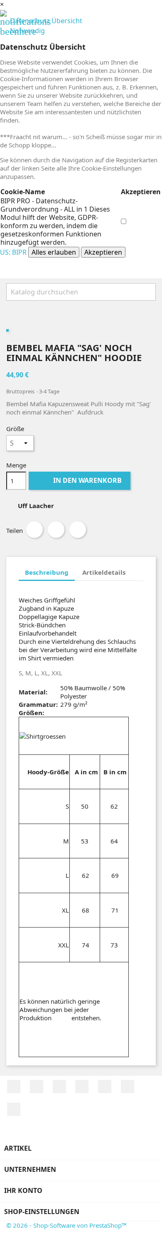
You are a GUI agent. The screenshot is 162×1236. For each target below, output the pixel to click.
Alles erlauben (54, 252)
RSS (59, 1086)
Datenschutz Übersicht (41, 20)
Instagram (13, 1109)
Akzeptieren (103, 252)
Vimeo (127, 1086)
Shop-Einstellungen (41, 1211)
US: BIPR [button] (13, 252)
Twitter (36, 1086)
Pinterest (77, 529)
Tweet (56, 529)
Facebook (13, 1086)
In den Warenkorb (80, 480)
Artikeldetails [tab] (103, 572)
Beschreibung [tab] (47, 572)
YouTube (81, 1086)
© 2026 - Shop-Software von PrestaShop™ (66, 1225)
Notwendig (22, 30)
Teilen (34, 529)
